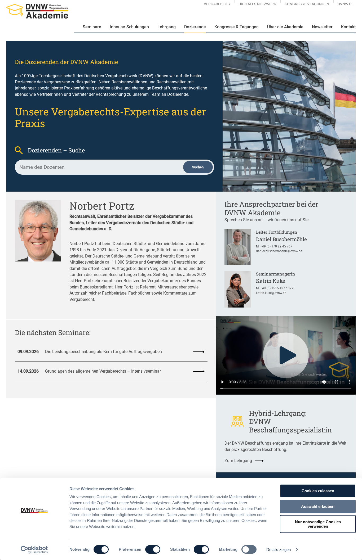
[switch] (152, 549)
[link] (111, 352)
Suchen (198, 167)
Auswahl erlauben (317, 506)
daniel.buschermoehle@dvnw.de (279, 251)
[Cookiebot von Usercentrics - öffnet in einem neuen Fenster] (34, 550)
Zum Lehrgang (238, 460)
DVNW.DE (346, 4)
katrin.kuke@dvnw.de (271, 293)
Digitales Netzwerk (257, 4)
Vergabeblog (217, 4)
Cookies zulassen (318, 491)
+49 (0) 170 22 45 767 (276, 246)
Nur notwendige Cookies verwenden (318, 524)
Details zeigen (278, 549)
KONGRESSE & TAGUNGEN (307, 4)
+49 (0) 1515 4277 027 (276, 288)
